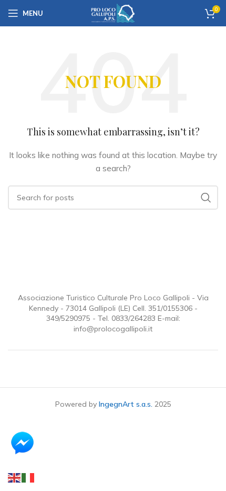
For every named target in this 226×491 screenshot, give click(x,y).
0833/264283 (133, 318)
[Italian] (28, 477)
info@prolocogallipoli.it (113, 328)
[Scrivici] (37, 442)
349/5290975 (68, 318)
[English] (15, 477)
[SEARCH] (206, 197)
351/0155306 (170, 308)
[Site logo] (113, 12)
